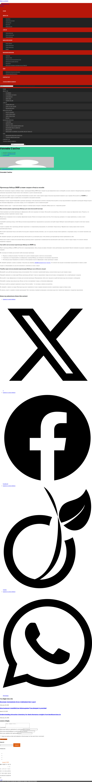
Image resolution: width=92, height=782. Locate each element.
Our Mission (9, 97)
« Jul (1, 780)
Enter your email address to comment (10, 731)
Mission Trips (9, 124)
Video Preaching (10, 116)
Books (7, 118)
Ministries (8, 98)
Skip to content (4, 1)
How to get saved (11, 106)
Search (2, 742)
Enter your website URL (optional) (9, 733)
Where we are (9, 100)
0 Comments (6, 155)
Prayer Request (10, 108)
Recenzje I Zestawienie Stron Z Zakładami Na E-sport (18, 702)
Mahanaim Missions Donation (14, 135)
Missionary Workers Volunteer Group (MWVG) (19, 131)
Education (9, 129)
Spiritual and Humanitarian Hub (14, 126)
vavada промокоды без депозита (43, 262)
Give (4, 133)
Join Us (5, 102)
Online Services (10, 104)
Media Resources (7, 110)
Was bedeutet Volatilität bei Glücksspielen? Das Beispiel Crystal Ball (23, 708)
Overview (8, 122)
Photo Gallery (10, 112)
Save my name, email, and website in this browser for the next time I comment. (23, 736)
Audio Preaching (10, 114)
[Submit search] (24, 144)
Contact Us (6, 139)
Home (4, 89)
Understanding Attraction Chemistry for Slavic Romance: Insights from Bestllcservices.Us (30, 714)
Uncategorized (11, 153)
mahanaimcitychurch (7, 169)
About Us (5, 91)
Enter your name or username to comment (11, 729)
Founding (8, 93)
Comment (3, 727)
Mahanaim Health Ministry (13, 127)
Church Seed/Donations (13, 137)
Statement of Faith (11, 95)
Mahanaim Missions (8, 120)
